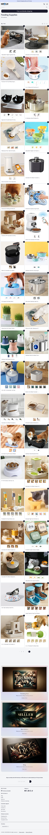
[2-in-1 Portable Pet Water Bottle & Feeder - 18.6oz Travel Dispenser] (36, 631)
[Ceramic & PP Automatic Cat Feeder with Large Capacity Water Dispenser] (12, 224)
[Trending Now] (24, 679)
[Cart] (44, 4)
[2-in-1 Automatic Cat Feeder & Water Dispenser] (12, 630)
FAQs (2, 797)
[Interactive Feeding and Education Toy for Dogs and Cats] (12, 197)
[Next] (29, 652)
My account (3, 811)
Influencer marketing (5, 801)
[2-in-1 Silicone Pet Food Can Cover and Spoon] (36, 73)
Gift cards (3, 809)
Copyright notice (4, 819)
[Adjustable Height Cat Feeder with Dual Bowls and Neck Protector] (36, 137)
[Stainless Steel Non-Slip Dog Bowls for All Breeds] (36, 257)
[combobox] (24, 7)
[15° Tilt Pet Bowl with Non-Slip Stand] (12, 469)
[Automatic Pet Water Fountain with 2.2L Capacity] (36, 166)
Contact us (3, 807)
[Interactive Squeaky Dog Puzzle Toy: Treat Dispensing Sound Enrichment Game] (36, 197)
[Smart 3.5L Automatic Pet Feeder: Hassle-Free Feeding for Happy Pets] (36, 226)
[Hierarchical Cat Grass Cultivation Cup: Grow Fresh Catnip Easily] (12, 317)
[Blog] (24, 750)
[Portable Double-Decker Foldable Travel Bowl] (36, 536)
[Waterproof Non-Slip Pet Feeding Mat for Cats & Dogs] (12, 137)
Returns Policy (4, 818)
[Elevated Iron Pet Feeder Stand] (36, 41)
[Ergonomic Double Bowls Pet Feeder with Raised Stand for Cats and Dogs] (12, 105)
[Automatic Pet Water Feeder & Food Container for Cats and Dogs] (12, 536)
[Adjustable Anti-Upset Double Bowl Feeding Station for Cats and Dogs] (36, 567)
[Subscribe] (30, 781)
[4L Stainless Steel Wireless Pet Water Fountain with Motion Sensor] (36, 104)
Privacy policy (21, 832)
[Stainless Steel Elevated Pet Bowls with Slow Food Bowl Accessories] (36, 440)
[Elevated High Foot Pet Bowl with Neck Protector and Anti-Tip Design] (36, 504)
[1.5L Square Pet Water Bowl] (12, 288)
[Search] (46, 7)
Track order (3, 806)
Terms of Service (29, 832)
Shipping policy (4, 816)
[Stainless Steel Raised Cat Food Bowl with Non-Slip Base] (12, 345)
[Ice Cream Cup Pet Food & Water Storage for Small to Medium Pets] (12, 440)
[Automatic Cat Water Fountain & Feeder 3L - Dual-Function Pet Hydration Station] (12, 409)
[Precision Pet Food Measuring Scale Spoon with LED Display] (12, 70)
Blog (2, 795)
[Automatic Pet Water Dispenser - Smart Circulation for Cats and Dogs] (12, 565)
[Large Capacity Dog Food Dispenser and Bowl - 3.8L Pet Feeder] (36, 599)
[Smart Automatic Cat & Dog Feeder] (12, 168)
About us (3, 799)
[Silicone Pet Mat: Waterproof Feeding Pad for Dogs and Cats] (36, 317)
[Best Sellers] (24, 715)
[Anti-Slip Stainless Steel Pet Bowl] (12, 596)
